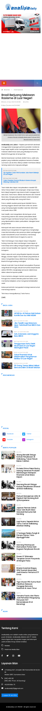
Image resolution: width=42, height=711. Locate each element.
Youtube (10, 439)
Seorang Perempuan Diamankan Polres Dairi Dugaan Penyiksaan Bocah (28, 547)
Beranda (7, 90)
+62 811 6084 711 (9, 685)
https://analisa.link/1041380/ (11, 105)
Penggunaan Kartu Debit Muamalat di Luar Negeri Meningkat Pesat (24, 345)
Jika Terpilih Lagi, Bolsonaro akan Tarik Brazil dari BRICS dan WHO (27, 325)
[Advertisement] (21, 58)
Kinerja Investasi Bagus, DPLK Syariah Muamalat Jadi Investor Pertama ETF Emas (28, 571)
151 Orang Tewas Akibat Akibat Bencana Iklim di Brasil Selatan (27, 366)
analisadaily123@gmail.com (14, 688)
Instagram (30, 439)
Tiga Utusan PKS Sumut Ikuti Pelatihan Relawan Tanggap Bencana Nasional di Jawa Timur (29, 585)
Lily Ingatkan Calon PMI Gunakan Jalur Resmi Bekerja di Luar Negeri (21, 173)
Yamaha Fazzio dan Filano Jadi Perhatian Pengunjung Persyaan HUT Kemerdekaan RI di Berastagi (28, 599)
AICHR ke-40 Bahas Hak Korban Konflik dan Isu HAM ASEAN (27, 314)
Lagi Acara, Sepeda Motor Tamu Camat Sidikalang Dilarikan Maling (28, 523)
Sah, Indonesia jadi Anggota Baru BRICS (26, 335)
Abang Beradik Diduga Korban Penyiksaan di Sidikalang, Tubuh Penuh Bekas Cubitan (27, 457)
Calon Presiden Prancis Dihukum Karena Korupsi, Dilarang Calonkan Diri (19, 181)
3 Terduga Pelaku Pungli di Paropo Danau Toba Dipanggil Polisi (28, 535)
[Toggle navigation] (4, 83)
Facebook (10, 434)
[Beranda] (21, 7)
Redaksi (7, 646)
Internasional (18, 90)
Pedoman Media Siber (12, 649)
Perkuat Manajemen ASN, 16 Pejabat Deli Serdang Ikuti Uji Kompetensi (28, 498)
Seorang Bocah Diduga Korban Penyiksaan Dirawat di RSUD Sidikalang (28, 486)
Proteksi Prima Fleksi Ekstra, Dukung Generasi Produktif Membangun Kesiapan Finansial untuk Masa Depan (28, 472)
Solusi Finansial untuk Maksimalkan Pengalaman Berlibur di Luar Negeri (25, 356)
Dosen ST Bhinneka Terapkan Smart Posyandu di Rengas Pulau (28, 558)
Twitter (29, 434)
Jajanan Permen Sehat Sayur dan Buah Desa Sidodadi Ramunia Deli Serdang (26, 510)
